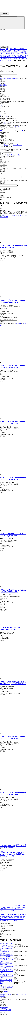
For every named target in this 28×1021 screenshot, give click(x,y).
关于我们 (2, 987)
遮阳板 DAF (3, 60)
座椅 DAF (16, 55)
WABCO (5, 52)
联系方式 (10, 987)
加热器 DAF (6, 58)
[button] (14, 38)
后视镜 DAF (23, 58)
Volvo (1, 52)
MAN (6, 50)
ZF (9, 52)
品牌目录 (2, 996)
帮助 (6, 987)
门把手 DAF (19, 57)
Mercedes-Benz (12, 50)
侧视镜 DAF (23, 55)
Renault (19, 50)
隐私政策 (18, 323)
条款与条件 (3, 994)
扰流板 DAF (10, 55)
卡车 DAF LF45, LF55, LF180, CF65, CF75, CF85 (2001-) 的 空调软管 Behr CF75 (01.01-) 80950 (12, 854)
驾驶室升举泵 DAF (15, 58)
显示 (2, 195)
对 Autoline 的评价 (22, 994)
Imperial (6, 991)
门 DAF (26, 53)
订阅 (2, 321)
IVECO (21, 49)
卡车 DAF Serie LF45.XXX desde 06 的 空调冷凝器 (6, 951)
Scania (23, 50)
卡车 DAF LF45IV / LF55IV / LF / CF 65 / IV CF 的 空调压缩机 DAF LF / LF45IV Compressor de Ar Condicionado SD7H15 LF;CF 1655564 (13, 917)
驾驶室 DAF (3, 55)
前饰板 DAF (20, 53)
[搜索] (12, 22)
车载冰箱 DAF (12, 57)
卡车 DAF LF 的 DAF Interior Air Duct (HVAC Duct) (6, 960)
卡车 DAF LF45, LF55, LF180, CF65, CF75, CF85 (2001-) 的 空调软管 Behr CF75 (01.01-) (6, 946)
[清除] (0, 75)
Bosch (17, 49)
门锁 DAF (9, 60)
